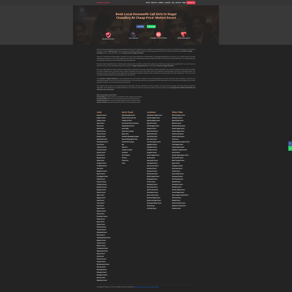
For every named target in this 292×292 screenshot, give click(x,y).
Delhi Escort (100, 128)
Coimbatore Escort (102, 248)
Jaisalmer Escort (101, 115)
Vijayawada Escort (102, 251)
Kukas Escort (151, 206)
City (173, 2)
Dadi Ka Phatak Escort (178, 203)
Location (167, 2)
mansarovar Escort (152, 166)
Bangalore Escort (102, 171)
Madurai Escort (101, 211)
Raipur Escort (101, 253)
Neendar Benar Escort (178, 126)
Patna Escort (100, 213)
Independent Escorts (128, 126)
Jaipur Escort (100, 221)
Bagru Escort (176, 163)
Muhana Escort (176, 123)
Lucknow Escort (101, 150)
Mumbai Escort (101, 131)
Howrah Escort (101, 267)
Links (123, 163)
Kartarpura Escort (177, 184)
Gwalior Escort (101, 192)
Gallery (161, 2)
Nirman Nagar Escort (178, 190)
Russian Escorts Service (129, 118)
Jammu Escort (101, 277)
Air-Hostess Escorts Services (130, 123)
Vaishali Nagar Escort (153, 118)
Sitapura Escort (151, 128)
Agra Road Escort (152, 134)
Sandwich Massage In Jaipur (130, 136)
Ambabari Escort (152, 147)
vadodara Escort (102, 147)
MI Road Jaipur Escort (178, 115)
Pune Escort (100, 206)
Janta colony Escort (153, 195)
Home (148, 2)
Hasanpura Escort (177, 176)
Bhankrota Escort (152, 174)
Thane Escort (101, 203)
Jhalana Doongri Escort (154, 200)
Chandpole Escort (152, 163)
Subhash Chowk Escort (179, 206)
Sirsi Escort (175, 139)
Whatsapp (152, 26)
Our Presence (126, 155)
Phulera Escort (176, 208)
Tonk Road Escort (152, 136)
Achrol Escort (176, 152)
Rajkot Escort (101, 208)
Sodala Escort (176, 171)
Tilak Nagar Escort (177, 144)
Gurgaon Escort (101, 163)
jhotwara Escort (152, 168)
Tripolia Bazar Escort (178, 147)
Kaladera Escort (177, 187)
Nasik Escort (100, 200)
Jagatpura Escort (152, 144)
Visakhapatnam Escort (103, 237)
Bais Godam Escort (177, 158)
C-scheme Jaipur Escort (154, 142)
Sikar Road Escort (152, 187)
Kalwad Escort (176, 182)
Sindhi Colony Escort (178, 136)
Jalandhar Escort (102, 187)
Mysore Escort (101, 174)
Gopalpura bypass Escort (179, 150)
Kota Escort (100, 126)
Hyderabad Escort (102, 139)
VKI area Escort (176, 198)
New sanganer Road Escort (180, 195)
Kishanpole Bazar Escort (154, 203)
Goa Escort (100, 168)
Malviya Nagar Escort (153, 120)
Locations (125, 152)
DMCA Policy (155, 287)
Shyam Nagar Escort (178, 131)
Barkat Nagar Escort (153, 176)
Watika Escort (176, 200)
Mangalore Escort (102, 275)
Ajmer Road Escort (152, 131)
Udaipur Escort (101, 120)
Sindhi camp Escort (178, 134)
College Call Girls (127, 120)
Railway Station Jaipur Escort (181, 142)
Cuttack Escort (101, 261)
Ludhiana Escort (102, 184)
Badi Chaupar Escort (178, 160)
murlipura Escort (152, 150)
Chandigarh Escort (102, 176)
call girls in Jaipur (127, 150)
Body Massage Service (128, 115)
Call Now (141, 26)
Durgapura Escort (177, 166)
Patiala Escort (101, 179)
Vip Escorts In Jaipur (128, 131)
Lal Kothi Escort (151, 208)
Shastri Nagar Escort (178, 128)
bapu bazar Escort (152, 160)
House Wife (125, 128)
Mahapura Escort (177, 118)
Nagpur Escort (101, 198)
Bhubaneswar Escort (103, 264)
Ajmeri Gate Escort (152, 190)
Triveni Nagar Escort (178, 192)
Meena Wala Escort (177, 120)
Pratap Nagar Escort (153, 126)
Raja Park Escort (152, 123)
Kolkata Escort (101, 136)
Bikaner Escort (101, 245)
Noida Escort (100, 160)
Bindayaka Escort (152, 179)
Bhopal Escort (101, 158)
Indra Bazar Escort (152, 192)
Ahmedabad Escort (102, 142)
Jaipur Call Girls (138, 287)
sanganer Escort (152, 152)
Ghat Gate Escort (177, 168)
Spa (123, 144)
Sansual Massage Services (129, 139)
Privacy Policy (147, 287)
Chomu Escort (151, 182)
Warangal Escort (102, 269)
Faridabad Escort (102, 166)
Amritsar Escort (101, 182)
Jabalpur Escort (101, 190)
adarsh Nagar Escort (153, 155)
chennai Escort (101, 134)
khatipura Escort (152, 171)
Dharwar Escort (101, 259)
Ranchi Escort (101, 235)
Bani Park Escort (152, 139)
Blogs (184, 2)
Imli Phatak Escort (177, 179)
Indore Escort (101, 155)
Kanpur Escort (101, 152)
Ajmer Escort (100, 123)
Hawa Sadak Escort (178, 174)
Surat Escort (100, 144)
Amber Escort (151, 158)
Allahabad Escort (102, 232)
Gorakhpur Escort (102, 216)
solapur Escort (101, 243)
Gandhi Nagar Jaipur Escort (180, 155)
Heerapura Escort (152, 184)
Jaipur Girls (125, 134)
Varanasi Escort (101, 229)
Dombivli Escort (101, 227)
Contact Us (191, 2)
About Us (154, 2)
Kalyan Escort (101, 224)
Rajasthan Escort (102, 280)
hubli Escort (100, 256)
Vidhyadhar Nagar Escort (154, 115)
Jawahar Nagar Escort (153, 198)
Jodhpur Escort (101, 118)
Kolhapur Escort (101, 272)
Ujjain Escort (100, 195)
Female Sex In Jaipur (128, 142)
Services (178, 2)
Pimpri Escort (101, 219)
